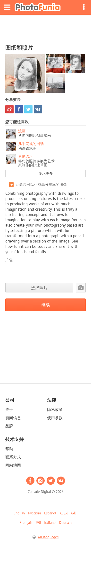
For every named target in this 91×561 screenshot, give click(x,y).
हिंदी (38, 522)
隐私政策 (55, 409)
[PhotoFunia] (38, 7)
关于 (9, 409)
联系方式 (13, 457)
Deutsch (65, 522)
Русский (34, 513)
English (19, 513)
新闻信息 (13, 417)
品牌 (9, 425)
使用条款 (55, 417)
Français (26, 522)
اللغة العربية (68, 513)
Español (50, 513)
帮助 (9, 448)
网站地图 (13, 465)
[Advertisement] (45, 28)
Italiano (50, 522)
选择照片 (39, 288)
